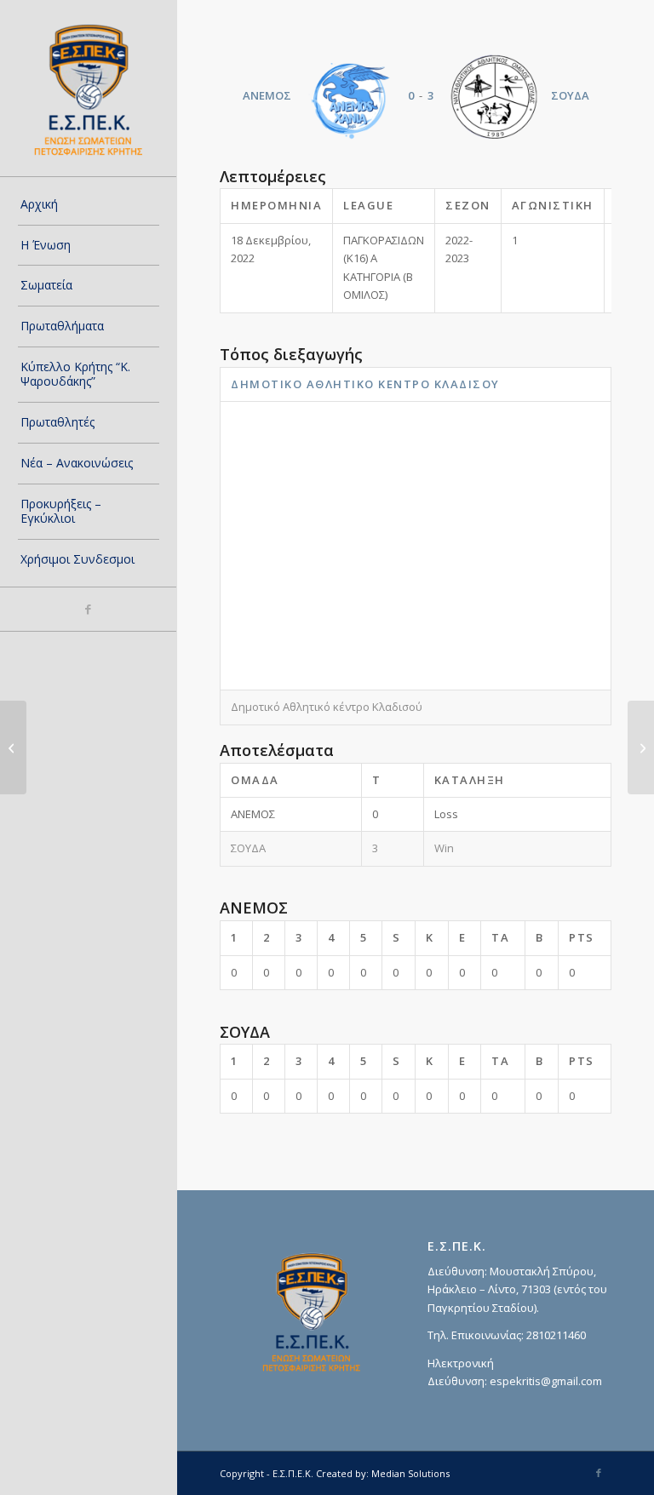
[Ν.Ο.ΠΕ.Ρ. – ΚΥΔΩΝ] (13, 747)
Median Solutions (410, 1473)
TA (500, 937)
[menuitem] (88, 205)
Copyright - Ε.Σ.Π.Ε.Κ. (266, 1473)
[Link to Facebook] (88, 609)
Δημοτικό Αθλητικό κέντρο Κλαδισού (365, 384)
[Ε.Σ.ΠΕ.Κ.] (88, 88)
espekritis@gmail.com (546, 1381)
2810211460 (556, 1335)
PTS (581, 937)
